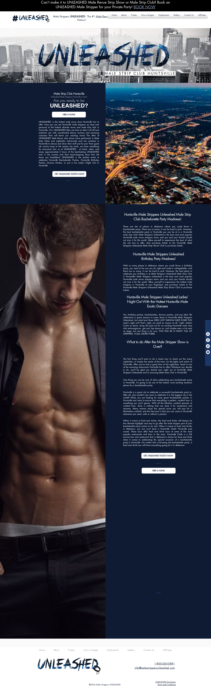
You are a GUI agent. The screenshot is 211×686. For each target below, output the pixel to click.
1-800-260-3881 (164, 663)
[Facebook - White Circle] (208, 340)
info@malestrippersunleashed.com (155, 667)
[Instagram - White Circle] (208, 334)
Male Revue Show (106, 16)
